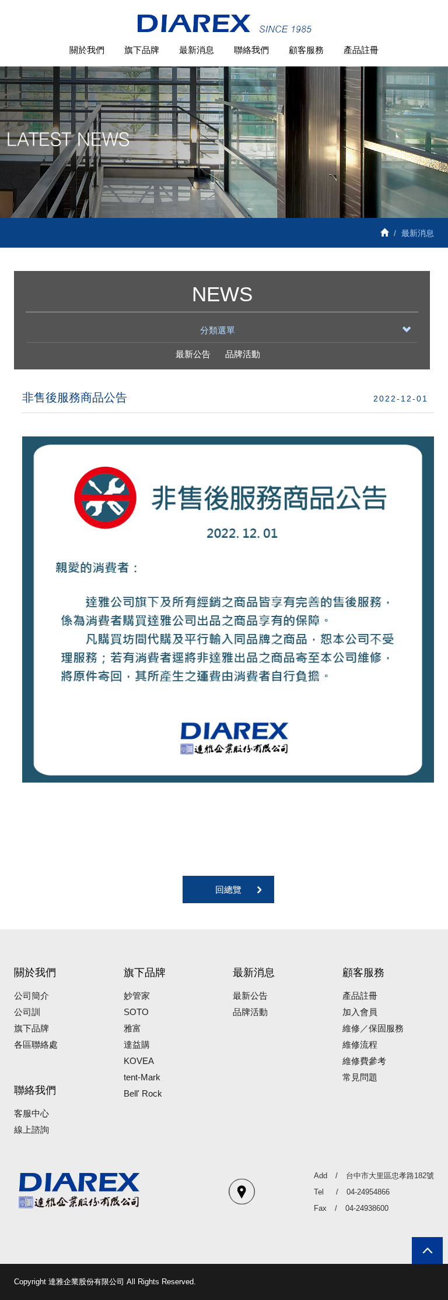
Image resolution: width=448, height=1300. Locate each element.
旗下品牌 (141, 50)
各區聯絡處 (36, 1044)
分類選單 (217, 330)
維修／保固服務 (373, 1028)
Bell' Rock (143, 1093)
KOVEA (139, 1061)
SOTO (136, 1012)
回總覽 (228, 889)
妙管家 (137, 995)
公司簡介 (31, 995)
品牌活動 (242, 354)
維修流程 (359, 1044)
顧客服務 (306, 50)
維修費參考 (364, 1061)
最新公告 (193, 354)
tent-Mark (142, 1077)
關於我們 (86, 50)
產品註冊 (361, 50)
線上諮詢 (31, 1130)
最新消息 (196, 50)
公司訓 (27, 1012)
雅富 (132, 1028)
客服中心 (31, 1113)
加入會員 (359, 1012)
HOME (224, 24)
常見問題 (359, 1077)
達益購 (137, 1044)
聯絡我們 (251, 50)
